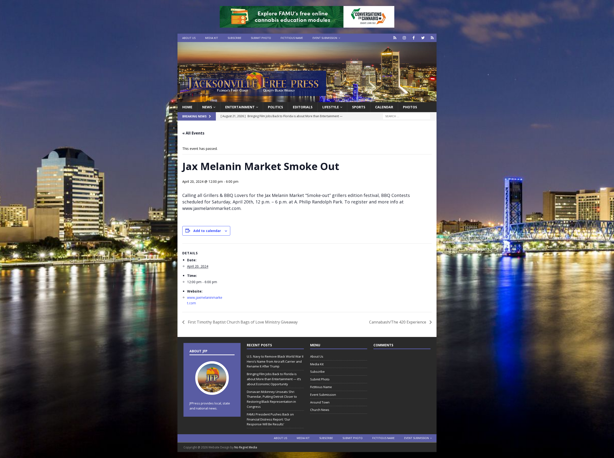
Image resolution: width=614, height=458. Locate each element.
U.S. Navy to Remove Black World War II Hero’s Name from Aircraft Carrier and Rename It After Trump (275, 361)
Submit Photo (261, 38)
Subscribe (234, 38)
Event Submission (325, 38)
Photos (410, 107)
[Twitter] (423, 38)
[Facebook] (413, 38)
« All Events (193, 133)
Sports (358, 107)
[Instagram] (404, 38)
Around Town (320, 402)
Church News (319, 410)
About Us (188, 38)
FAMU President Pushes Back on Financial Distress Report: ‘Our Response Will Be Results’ (270, 419)
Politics (275, 107)
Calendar (384, 107)
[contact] (395, 38)
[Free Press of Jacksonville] (307, 99)
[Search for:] (407, 116)
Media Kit (211, 38)
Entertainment (240, 107)
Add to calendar (207, 230)
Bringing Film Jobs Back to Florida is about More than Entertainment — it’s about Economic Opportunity (274, 379)
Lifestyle (330, 107)
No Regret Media (245, 447)
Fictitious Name (292, 38)
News (207, 107)
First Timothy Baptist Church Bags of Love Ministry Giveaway (242, 322)
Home (187, 107)
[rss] (432, 38)
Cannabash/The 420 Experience (398, 322)
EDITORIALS (303, 107)
